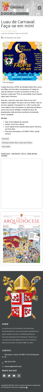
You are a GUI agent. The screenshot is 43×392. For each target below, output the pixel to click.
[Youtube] (8, 13)
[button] (39, 8)
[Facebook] (2, 13)
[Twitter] (5, 13)
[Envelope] (14, 13)
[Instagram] (11, 13)
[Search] (17, 13)
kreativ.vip (22, 387)
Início (3, 31)
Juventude (11, 31)
